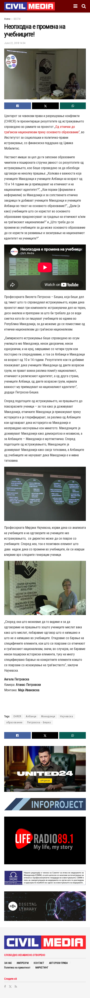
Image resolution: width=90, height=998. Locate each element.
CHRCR (17, 716)
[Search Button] (84, 6)
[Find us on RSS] (16, 986)
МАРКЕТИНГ (41, 967)
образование (14, 722)
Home (7, 18)
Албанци (31, 716)
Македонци (48, 716)
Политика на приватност (17, 967)
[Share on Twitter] (45, 105)
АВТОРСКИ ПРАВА (58, 963)
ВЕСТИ (17, 18)
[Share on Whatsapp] (73, 105)
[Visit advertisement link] (45, 769)
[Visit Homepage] (29, 6)
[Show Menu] (75, 6)
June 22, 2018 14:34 (14, 43)
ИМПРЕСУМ (23, 963)
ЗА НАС (8, 963)
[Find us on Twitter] (10, 986)
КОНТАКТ (39, 963)
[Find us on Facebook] (5, 986)
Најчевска (66, 716)
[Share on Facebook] (17, 105)
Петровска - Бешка (39, 722)
